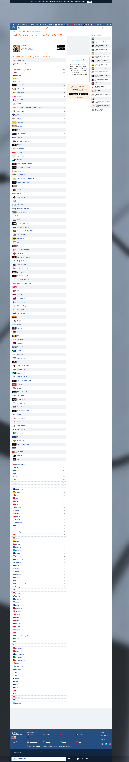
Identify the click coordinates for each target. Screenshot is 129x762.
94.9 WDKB (20, 351)
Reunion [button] (17, 691)
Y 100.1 (19, 220)
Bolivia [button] (17, 513)
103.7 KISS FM (21, 395)
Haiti (80, 742)
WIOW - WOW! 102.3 (23, 366)
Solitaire (51, 25)
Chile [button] (16, 501)
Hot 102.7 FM (21, 175)
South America (104, 736)
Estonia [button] (17, 556)
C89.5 (18, 115)
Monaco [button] (17, 593)
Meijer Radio (20, 261)
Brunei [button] (17, 678)
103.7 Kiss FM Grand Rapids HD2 (26, 178)
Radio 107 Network (22, 276)
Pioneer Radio (21, 156)
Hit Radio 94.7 (21, 403)
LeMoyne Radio (21, 212)
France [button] (17, 467)
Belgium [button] (17, 516)
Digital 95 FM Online (23, 141)
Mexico (47, 734)
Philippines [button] (18, 599)
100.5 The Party (21, 306)
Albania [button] (17, 681)
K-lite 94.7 (20, 452)
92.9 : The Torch (21, 265)
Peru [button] (16, 495)
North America (104, 735)
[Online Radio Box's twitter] (106, 744)
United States (107, 28)
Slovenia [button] (17, 544)
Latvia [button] (17, 620)
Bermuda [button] (18, 633)
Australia (48, 742)
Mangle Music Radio (23, 444)
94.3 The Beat (21, 197)
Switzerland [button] (18, 477)
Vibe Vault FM (21, 373)
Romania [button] (17, 590)
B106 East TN (21, 433)
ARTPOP (27, 50)
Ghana (64, 742)
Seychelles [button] (18, 611)
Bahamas (81, 734)
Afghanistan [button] (18, 657)
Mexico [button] (17, 480)
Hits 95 (19, 287)
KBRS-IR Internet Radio (23, 167)
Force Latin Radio (22, 347)
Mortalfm (20, 253)
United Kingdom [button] (20, 464)
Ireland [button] (17, 663)
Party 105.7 (20, 407)
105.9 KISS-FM (21, 313)
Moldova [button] (17, 626)
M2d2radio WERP (22, 392)
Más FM (19, 137)
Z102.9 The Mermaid (23, 250)
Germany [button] (18, 75)
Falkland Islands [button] (19, 654)
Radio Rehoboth (21, 422)
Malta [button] (17, 614)
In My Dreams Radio (23, 410)
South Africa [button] (18, 581)
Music (49, 28)
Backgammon (97, 25)
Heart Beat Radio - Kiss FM (24, 381)
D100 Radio (20, 205)
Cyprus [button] (17, 510)
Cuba (63, 734)
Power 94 (20, 332)
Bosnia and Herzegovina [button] (22, 636)
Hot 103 (19, 152)
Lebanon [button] (17, 651)
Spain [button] (16, 78)
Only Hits (19, 384)
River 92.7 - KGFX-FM (23, 208)
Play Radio (20, 354)
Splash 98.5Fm (21, 92)
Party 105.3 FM (21, 358)
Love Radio (20, 339)
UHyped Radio (21, 399)
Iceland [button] (17, 605)
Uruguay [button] (17, 623)
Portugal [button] (17, 535)
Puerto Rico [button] (18, 486)
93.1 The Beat (21, 235)
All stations (24, 28)
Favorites (33, 28)
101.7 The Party (21, 134)
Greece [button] (17, 470)
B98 (18, 242)
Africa (102, 732)
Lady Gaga (28, 48)
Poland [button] (17, 504)
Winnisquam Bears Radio (24, 283)
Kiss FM (19, 190)
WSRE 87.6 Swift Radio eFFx (24, 163)
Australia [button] (17, 553)
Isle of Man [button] (18, 648)
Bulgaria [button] (17, 483)
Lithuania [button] (18, 642)
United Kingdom (33, 742)
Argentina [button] (18, 529)
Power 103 (20, 343)
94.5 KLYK (20, 294)
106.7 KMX (20, 100)
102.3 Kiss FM (21, 418)
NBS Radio (20, 145)
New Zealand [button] (19, 489)
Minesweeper (78, 25)
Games (36, 25)
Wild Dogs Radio (22, 425)
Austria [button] (17, 538)
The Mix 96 (20, 126)
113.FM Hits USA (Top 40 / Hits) (25, 231)
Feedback (36, 751)
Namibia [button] (17, 639)
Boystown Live (21, 369)
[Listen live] (14, 60)
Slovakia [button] (17, 617)
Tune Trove (20, 317)
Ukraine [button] (17, 492)
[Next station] (83, 759)
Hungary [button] (17, 519)
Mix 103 (19, 328)
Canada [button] (17, 507)
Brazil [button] (16, 474)
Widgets (41, 751)
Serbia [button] (17, 602)
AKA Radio (20, 362)
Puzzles (44, 25)
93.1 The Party (21, 309)
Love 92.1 (19, 96)
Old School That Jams (23, 279)
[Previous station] (73, 759)
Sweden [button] (17, 562)
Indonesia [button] (18, 526)
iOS (65, 746)
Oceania (103, 739)
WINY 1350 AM (21, 448)
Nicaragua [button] (18, 587)
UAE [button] (16, 675)
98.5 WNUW (20, 111)
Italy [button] (16, 72)
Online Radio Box (22, 25)
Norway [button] (17, 685)
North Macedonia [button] (20, 660)
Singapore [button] (18, 629)
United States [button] (19, 82)
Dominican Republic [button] (21, 584)
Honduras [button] (18, 547)
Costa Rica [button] (18, 578)
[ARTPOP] (16, 48)
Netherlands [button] (18, 522)
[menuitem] (22, 28)
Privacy (31, 751)
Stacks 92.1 (20, 104)
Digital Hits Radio (22, 246)
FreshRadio (20, 238)
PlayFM (19, 216)
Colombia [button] (18, 574)
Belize (31, 737)
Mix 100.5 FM (21, 171)
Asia (102, 734)
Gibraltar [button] (17, 645)
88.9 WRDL (20, 122)
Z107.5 (19, 388)
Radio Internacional (22, 130)
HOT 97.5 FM (20, 440)
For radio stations (48, 751)
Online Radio (16, 733)
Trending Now (21, 429)
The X (18, 459)
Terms (27, 751)
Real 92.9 (19, 414)
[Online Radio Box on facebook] (102, 744)
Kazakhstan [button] (18, 550)
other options (78, 97)
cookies (39, 1)
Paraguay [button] (18, 571)
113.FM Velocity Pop (23, 186)
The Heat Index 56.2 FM (23, 257)
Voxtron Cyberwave (22, 85)
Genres (42, 28)
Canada (31, 734)
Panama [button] (17, 596)
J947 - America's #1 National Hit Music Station (30, 107)
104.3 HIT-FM (20, 89)
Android (60, 746)
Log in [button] (107, 25)
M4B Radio (20, 437)
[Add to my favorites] (69, 759)
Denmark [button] (18, 608)
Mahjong (60, 25)
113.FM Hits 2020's (22, 223)
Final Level (18, 752)
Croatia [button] (17, 568)
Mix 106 (19, 336)
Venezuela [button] (18, 565)
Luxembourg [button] (19, 697)
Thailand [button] (17, 688)
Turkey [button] (17, 498)
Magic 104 (20, 321)
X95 (18, 291)
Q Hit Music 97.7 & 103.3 (24, 268)
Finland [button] (17, 694)
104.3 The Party (21, 302)
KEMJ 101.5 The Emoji (23, 377)
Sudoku (68, 25)
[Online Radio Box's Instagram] (110, 744)
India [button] (16, 672)
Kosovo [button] (17, 700)
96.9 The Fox (20, 272)
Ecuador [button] (17, 541)
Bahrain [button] (17, 669)
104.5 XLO (20, 201)
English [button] (13, 742)
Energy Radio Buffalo (23, 182)
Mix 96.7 (19, 119)
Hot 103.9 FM (21, 298)
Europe (102, 738)
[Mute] (87, 759)
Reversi (87, 25)
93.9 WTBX (20, 324)
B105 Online (20, 148)
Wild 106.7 (20, 455)
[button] (78, 759)
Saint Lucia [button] (18, 703)
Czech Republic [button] (19, 532)
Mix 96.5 (19, 160)
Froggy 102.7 (20, 193)
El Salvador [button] (18, 559)
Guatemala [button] (18, 666)
